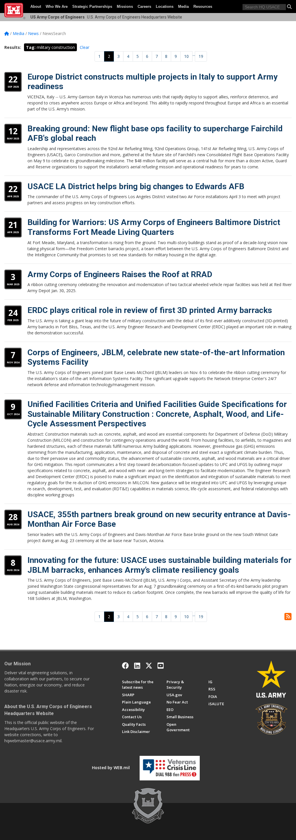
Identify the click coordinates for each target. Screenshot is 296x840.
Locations (164, 6)
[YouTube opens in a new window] (161, 665)
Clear (84, 47)
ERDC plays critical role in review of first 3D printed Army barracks (149, 310)
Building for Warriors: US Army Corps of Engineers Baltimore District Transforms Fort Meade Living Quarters (153, 227)
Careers (144, 6)
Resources (202, 6)
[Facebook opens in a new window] (125, 665)
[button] (289, 6)
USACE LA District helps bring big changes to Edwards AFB (135, 186)
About (35, 6)
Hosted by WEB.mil (111, 767)
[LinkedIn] (137, 665)
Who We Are (57, 6)
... (194, 54)
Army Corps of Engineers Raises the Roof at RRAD (119, 274)
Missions (125, 6)
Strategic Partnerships (92, 6)
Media (183, 6)
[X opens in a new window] (148, 665)
